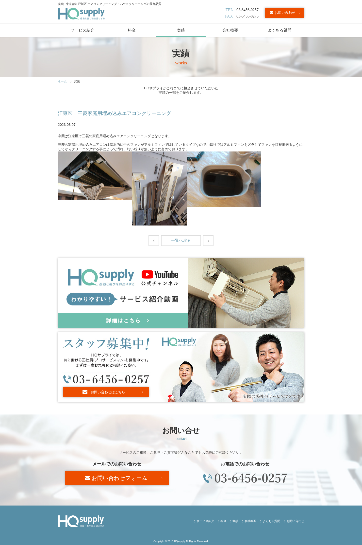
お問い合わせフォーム (120, 478)
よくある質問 (279, 30)
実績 (181, 30)
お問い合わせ (285, 13)
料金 (132, 30)
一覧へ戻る (181, 240)
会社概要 (230, 30)
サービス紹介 (82, 30)
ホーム (62, 81)
